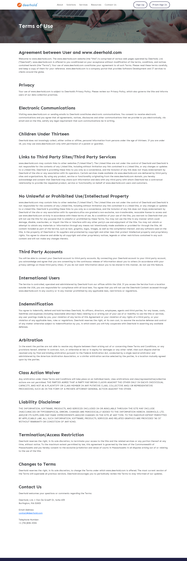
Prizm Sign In (160, 4)
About (60, 4)
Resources (96, 4)
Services (83, 4)
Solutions (71, 4)
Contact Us (110, 4)
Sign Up (140, 4)
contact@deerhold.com (31, 513)
